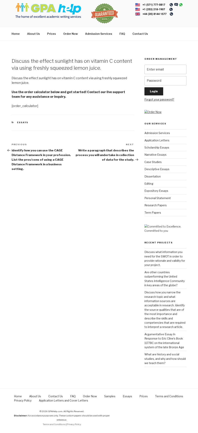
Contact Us (140, 33)
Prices (51, 33)
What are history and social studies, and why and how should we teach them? (165, 359)
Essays (22, 122)
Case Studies (153, 162)
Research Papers (155, 205)
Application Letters (156, 140)
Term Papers (152, 212)
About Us (33, 33)
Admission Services (98, 33)
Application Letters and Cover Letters (63, 400)
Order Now (70, 33)
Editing (148, 183)
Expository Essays (156, 190)
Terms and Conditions (169, 396)
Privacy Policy (23, 400)
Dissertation (152, 176)
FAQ (122, 33)
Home (16, 33)
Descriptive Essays (156, 169)
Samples (109, 396)
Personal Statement (157, 198)
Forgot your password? (159, 99)
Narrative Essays (155, 154)
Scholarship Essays (156, 147)
